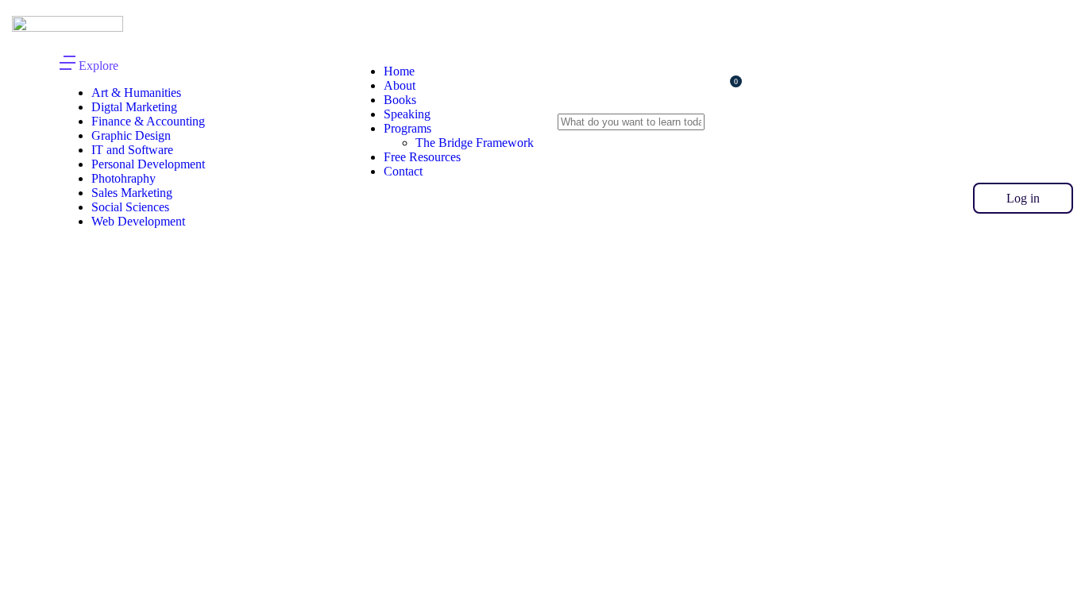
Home (399, 71)
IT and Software (132, 149)
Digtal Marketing (134, 107)
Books (400, 99)
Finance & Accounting (148, 121)
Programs (407, 128)
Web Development (138, 221)
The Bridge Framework (474, 142)
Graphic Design (131, 135)
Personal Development (148, 164)
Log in (1023, 198)
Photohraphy (123, 178)
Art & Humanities (136, 92)
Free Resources (422, 157)
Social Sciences (130, 207)
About (399, 85)
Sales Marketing (131, 192)
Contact (403, 171)
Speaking (407, 114)
